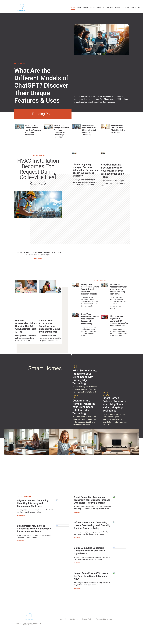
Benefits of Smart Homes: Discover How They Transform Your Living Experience (33, 130)
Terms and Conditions (104, 619)
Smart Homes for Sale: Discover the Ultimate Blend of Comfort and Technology (89, 130)
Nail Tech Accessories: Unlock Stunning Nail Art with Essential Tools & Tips (26, 326)
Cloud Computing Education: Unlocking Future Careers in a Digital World (89, 550)
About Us (125, 7)
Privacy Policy (87, 619)
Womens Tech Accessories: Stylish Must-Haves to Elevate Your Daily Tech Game (118, 289)
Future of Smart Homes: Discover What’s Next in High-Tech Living (119, 129)
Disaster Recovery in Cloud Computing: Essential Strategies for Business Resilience (34, 528)
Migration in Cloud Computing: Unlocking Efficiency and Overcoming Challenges (33, 503)
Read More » (38, 258)
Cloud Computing (97, 7)
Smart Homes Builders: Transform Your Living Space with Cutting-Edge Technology (114, 404)
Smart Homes (82, 7)
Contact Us (135, 7)
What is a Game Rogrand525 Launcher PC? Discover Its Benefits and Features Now (119, 321)
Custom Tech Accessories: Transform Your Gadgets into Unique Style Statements (49, 326)
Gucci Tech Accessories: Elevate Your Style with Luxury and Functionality (90, 319)
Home (73, 7)
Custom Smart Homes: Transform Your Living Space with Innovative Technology (83, 407)
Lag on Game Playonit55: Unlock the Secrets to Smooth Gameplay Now (91, 576)
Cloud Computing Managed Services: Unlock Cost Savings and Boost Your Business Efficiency (85, 170)
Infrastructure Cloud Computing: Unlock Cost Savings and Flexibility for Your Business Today (92, 525)
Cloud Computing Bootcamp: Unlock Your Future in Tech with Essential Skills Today (112, 171)
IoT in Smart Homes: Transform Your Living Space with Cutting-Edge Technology (84, 377)
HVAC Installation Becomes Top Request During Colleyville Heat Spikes (38, 172)
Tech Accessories (113, 7)
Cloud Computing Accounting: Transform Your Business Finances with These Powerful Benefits (92, 500)
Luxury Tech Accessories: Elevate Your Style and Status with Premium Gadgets (90, 289)
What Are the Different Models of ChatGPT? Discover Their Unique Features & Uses (41, 85)
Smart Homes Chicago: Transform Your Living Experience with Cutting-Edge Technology (61, 131)
